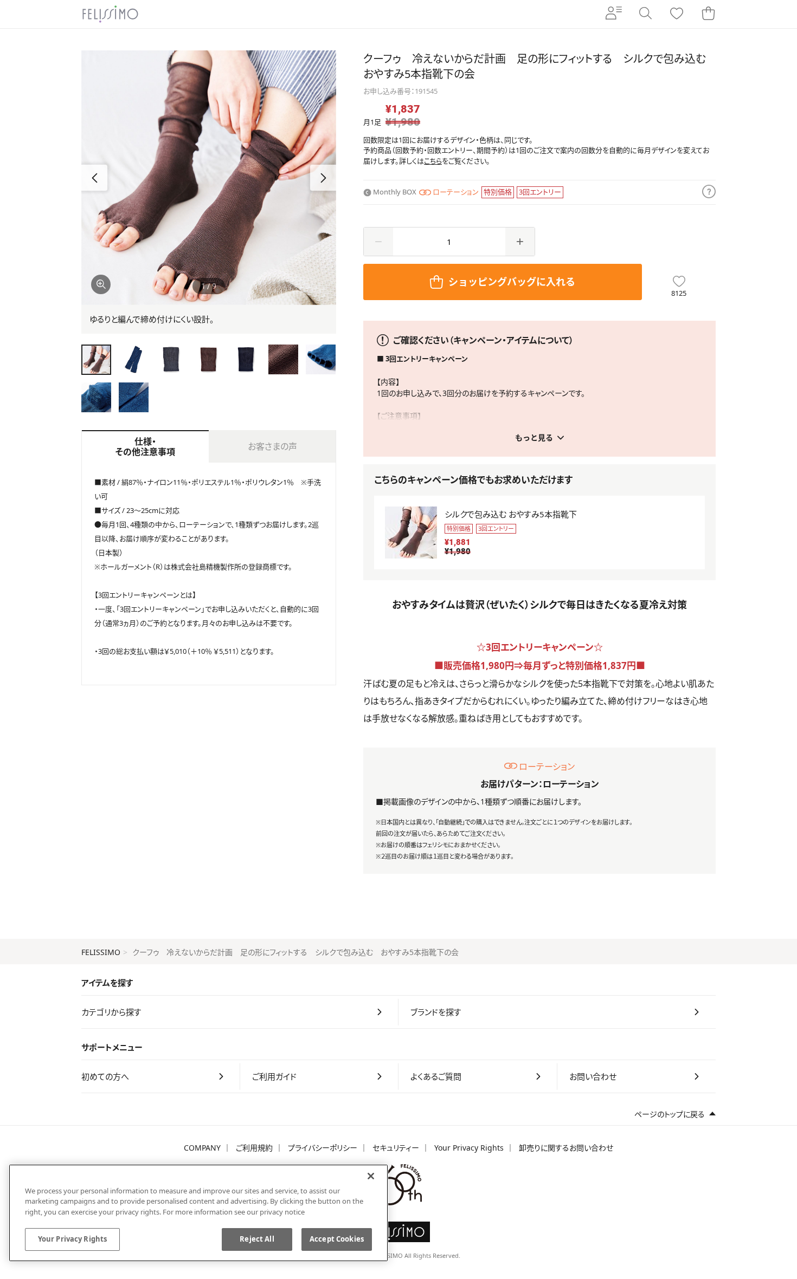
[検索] (645, 14)
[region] (198, 1213)
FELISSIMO (100, 952)
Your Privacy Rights (469, 1147)
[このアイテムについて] (709, 192)
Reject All (257, 1239)
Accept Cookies (337, 1239)
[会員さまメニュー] (613, 14)
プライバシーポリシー (322, 1147)
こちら (433, 161)
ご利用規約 (254, 1147)
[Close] (371, 1176)
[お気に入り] (676, 14)
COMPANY (202, 1147)
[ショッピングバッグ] (708, 14)
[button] (323, 178)
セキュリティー (395, 1147)
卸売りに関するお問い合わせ (566, 1147)
